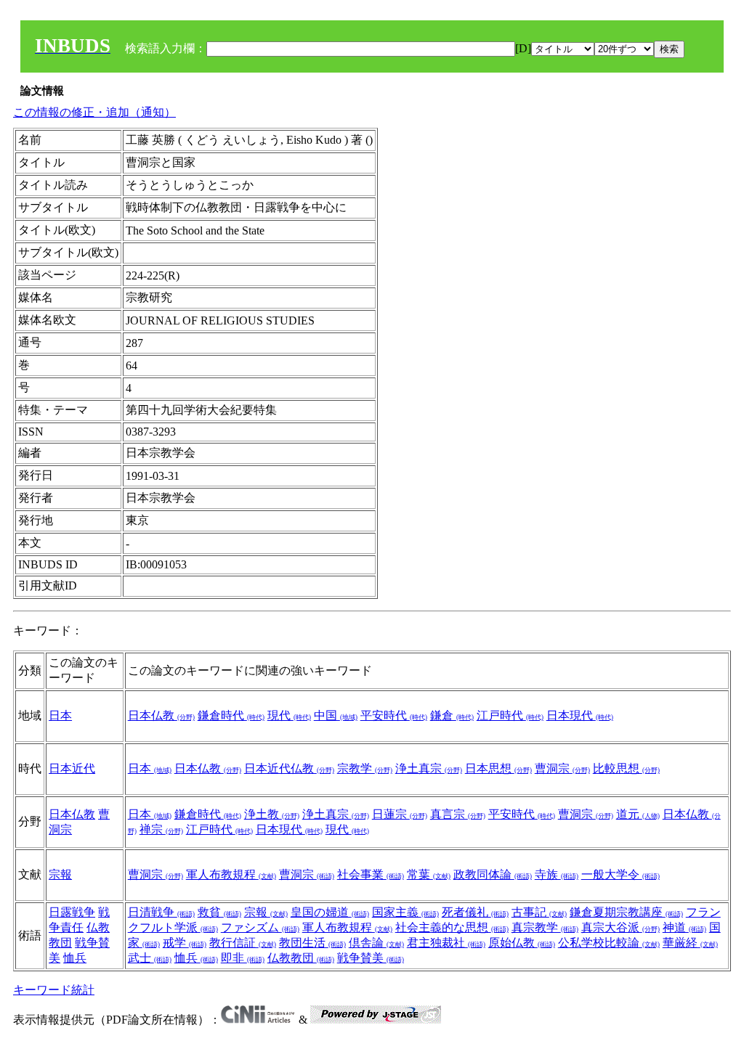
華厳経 (690, 942)
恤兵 (74, 958)
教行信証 (242, 942)
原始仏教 (521, 942)
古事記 (539, 912)
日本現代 (579, 715)
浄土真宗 (428, 768)
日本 (60, 715)
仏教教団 (300, 958)
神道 (684, 927)
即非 (242, 958)
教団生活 (312, 942)
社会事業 (370, 874)
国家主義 (405, 912)
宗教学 (364, 768)
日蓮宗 (399, 814)
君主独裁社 (446, 942)
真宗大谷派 (620, 927)
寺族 (556, 874)
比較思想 (626, 768)
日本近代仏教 (289, 768)
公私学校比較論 (609, 942)
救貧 (219, 912)
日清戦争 (161, 912)
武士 (149, 958)
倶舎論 (376, 942)
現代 (289, 715)
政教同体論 (492, 874)
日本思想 (498, 768)
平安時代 (393, 715)
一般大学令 (620, 874)
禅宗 (161, 829)
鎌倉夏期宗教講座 (626, 912)
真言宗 (457, 814)
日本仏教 (161, 715)
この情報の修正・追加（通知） (94, 112)
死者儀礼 (475, 912)
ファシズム (260, 927)
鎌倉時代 (231, 715)
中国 (335, 715)
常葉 (428, 874)
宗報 (60, 874)
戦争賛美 (370, 958)
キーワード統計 (53, 990)
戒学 (184, 942)
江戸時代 (510, 715)
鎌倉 (452, 715)
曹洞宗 (562, 768)
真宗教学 (545, 927)
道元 (638, 814)
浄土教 (271, 814)
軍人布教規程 (231, 874)
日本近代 (72, 768)
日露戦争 (72, 912)
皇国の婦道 (330, 912)
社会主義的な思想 (452, 927)
